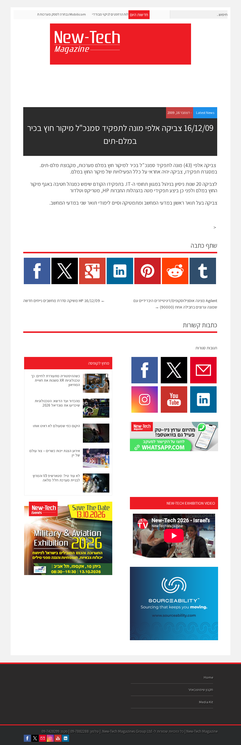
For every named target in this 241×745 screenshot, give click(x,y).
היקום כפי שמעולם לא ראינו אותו (56, 425)
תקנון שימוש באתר (200, 689)
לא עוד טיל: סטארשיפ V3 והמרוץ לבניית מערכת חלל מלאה (56, 478)
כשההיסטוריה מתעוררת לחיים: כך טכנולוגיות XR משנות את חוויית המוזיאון (55, 380)
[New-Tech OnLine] (86, 50)
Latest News (205, 112)
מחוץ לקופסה (98, 363)
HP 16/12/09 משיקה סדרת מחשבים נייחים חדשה (64, 300)
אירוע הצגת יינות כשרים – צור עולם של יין (54, 453)
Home (208, 677)
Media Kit (206, 702)
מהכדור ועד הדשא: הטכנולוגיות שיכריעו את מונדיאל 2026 (57, 403)
